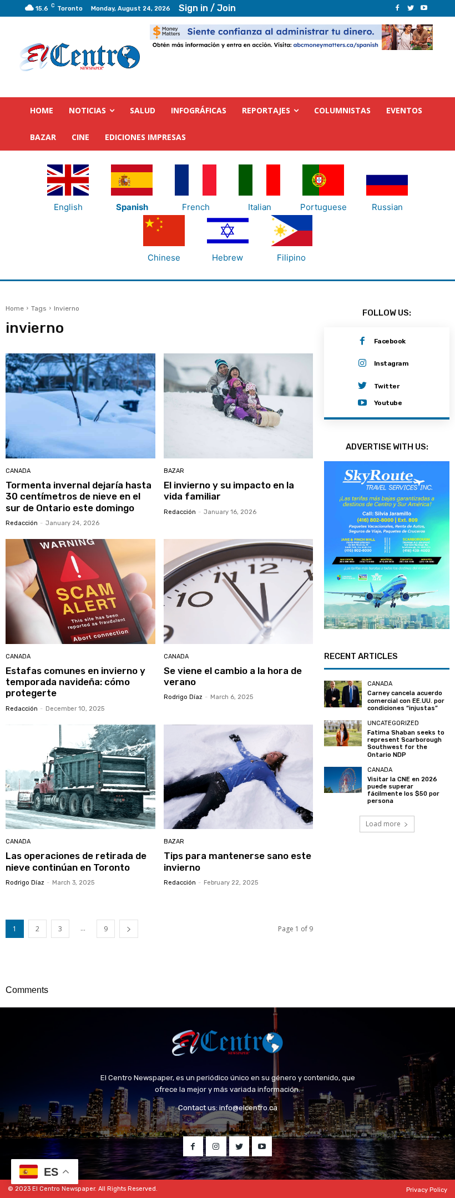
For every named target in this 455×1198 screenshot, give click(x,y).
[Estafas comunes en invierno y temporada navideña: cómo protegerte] (80, 591)
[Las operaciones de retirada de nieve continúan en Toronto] (80, 777)
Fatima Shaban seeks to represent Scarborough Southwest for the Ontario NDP (405, 743)
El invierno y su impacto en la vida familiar (229, 491)
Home (15, 308)
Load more (383, 823)
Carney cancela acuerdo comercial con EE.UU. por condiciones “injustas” (405, 700)
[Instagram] (362, 363)
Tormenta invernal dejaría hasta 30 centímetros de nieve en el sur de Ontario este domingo (78, 496)
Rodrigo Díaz (183, 697)
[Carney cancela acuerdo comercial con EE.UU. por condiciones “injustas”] (343, 694)
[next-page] (128, 929)
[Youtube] (424, 8)
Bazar (174, 471)
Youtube (388, 403)
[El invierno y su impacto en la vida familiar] (239, 405)
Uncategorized (393, 723)
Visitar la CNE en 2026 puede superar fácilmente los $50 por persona (403, 790)
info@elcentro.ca (248, 1108)
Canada (18, 471)
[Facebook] (397, 8)
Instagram (391, 363)
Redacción (22, 523)
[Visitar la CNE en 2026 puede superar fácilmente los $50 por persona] (343, 780)
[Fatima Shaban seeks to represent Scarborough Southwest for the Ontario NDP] (343, 733)
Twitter (387, 386)
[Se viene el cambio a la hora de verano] (239, 591)
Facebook (390, 341)
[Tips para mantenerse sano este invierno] (239, 777)
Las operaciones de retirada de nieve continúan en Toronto (76, 861)
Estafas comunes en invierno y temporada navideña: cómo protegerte (75, 682)
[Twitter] (410, 8)
